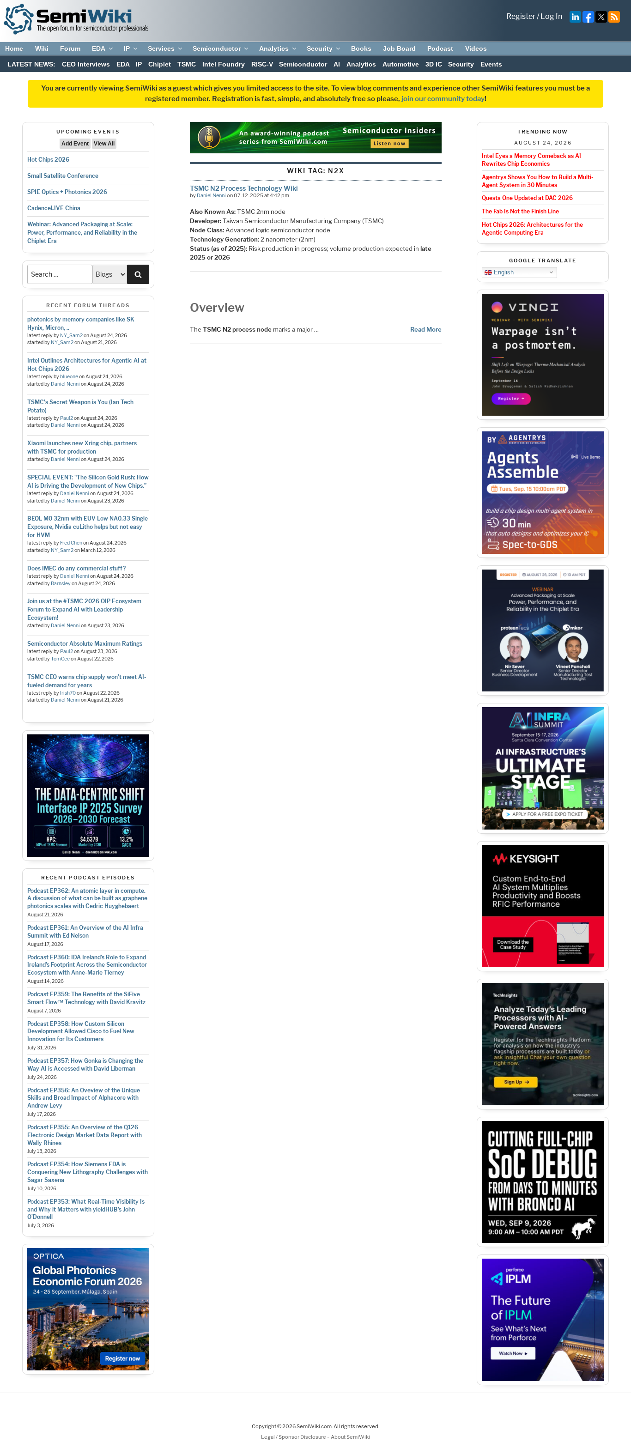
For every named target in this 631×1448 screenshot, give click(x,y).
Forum (70, 48)
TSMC (186, 64)
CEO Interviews (86, 64)
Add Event (75, 143)
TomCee (60, 659)
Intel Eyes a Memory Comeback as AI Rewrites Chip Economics (531, 159)
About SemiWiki (350, 1437)
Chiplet (159, 64)
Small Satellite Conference (62, 175)
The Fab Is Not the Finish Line (520, 211)
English (503, 271)
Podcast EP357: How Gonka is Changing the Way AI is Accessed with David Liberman (85, 1064)
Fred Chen (71, 543)
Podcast (440, 48)
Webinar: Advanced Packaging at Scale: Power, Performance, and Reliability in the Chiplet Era (82, 232)
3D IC (433, 64)
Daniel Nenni (65, 384)
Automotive (400, 64)
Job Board (399, 48)
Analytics (274, 48)
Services (161, 48)
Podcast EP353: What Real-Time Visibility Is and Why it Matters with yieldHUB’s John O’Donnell (86, 1209)
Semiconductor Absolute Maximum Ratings (84, 643)
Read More (426, 329)
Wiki (42, 48)
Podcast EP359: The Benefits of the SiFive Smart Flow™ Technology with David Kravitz (86, 998)
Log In (551, 16)
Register (520, 16)
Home (14, 48)
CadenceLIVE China (53, 208)
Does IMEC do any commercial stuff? (76, 568)
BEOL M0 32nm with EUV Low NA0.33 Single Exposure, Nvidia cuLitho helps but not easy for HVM (87, 527)
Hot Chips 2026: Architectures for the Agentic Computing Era (532, 228)
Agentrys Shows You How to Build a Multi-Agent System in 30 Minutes (538, 181)
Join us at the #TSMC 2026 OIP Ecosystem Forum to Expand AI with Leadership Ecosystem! (84, 609)
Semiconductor (217, 48)
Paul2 (66, 418)
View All (104, 143)
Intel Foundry (223, 64)
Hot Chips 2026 (48, 159)
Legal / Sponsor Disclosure (294, 1437)
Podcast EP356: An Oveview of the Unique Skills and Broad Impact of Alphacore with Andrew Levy (83, 1098)
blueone (69, 377)
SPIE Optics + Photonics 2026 (67, 191)
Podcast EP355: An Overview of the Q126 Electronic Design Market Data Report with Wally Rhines (84, 1135)
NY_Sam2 (71, 336)
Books (361, 48)
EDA (98, 48)
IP (127, 48)
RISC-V (262, 64)
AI (337, 64)
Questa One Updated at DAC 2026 (527, 197)
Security (320, 48)
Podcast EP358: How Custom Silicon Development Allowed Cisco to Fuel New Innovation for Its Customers (80, 1031)
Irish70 (68, 693)
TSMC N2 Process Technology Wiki (244, 188)
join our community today (443, 99)
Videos (476, 48)
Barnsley (61, 584)
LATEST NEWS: (31, 64)
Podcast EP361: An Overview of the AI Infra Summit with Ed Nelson (85, 931)
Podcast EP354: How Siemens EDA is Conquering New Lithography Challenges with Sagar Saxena (87, 1172)
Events (491, 64)
